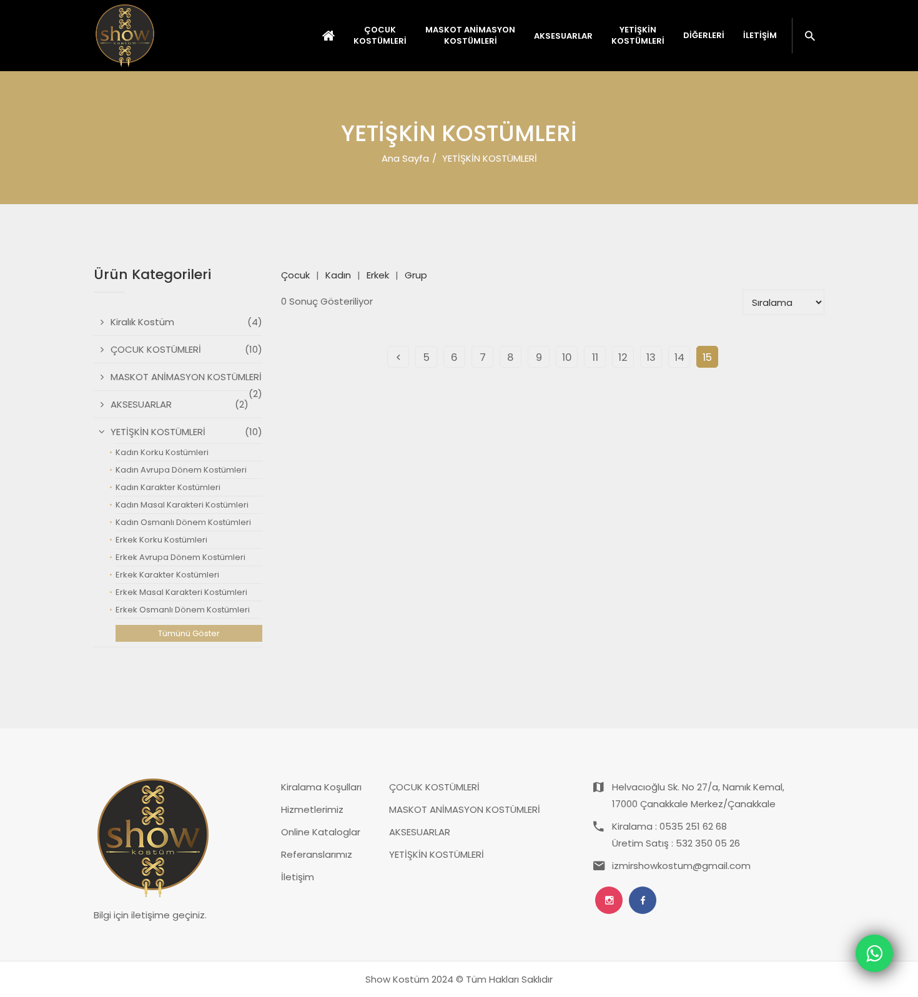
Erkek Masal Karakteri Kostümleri (181, 592)
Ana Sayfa (405, 158)
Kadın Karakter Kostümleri (168, 487)
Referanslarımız (316, 854)
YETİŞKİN (637, 36)
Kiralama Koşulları (321, 786)
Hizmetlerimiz (312, 809)
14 (679, 357)
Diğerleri (703, 35)
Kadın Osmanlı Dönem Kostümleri (183, 522)
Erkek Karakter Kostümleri (167, 575)
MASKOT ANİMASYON (470, 36)
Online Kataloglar (320, 831)
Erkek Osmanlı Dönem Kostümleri (183, 610)
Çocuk (295, 275)
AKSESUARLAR (419, 831)
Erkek (378, 275)
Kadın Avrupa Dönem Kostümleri (181, 470)
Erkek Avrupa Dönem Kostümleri (180, 557)
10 (567, 357)
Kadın (338, 275)
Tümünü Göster (189, 633)
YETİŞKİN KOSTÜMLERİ (436, 854)
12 (623, 357)
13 (651, 357)
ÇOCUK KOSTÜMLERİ (434, 786)
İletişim (760, 35)
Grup (416, 275)
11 (595, 357)
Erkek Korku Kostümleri (161, 540)
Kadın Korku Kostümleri (162, 452)
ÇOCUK (380, 36)
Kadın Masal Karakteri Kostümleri (182, 505)
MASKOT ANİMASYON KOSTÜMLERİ (464, 809)
